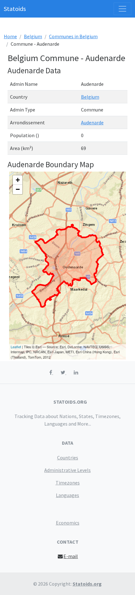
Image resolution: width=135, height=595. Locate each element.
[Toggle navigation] (122, 9)
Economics (67, 523)
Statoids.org (87, 584)
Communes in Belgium (73, 36)
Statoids (15, 9)
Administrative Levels (67, 470)
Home (10, 36)
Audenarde (92, 122)
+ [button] (18, 180)
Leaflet (16, 346)
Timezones (68, 482)
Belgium (33, 36)
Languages (67, 495)
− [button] (18, 189)
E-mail (70, 556)
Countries (67, 457)
